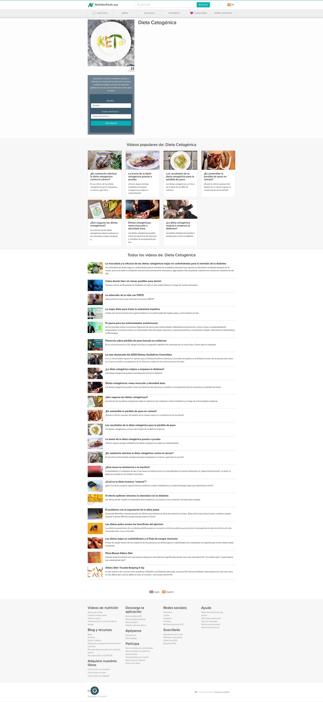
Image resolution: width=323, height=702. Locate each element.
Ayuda (204, 615)
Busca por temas (95, 612)
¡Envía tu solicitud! (222, 692)
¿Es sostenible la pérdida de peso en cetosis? (215, 176)
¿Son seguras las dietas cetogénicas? (104, 224)
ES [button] (232, 4)
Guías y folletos (94, 640)
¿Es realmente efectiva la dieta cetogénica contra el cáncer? (103, 176)
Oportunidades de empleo (137, 657)
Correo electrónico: (111, 111)
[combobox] (166, 5)
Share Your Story (133, 663)
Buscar (203, 4)
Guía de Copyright (209, 621)
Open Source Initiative (135, 660)
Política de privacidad (210, 624)
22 (132, 68)
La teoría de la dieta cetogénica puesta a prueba (140, 176)
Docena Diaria (132, 622)
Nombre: (111, 100)
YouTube (167, 621)
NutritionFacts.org (106, 5)
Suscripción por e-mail (173, 634)
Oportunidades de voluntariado (139, 648)
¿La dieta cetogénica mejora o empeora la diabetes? (178, 225)
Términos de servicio (210, 627)
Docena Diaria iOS (134, 616)
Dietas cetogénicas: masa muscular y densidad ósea (139, 225)
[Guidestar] (89, 690)
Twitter (166, 615)
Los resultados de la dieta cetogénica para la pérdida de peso (180, 176)
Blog (90, 634)
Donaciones (131, 635)
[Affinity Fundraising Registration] (94, 690)
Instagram (167, 618)
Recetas (91, 637)
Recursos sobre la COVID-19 (100, 655)
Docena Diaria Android (135, 619)
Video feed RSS (170, 640)
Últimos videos (94, 618)
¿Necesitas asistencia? (211, 618)
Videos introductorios (97, 615)
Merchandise (131, 638)
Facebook (167, 612)
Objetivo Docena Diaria (136, 625)
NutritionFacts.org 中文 (173, 624)
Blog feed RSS (169, 643)
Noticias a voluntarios (172, 637)
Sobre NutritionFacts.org (212, 612)
